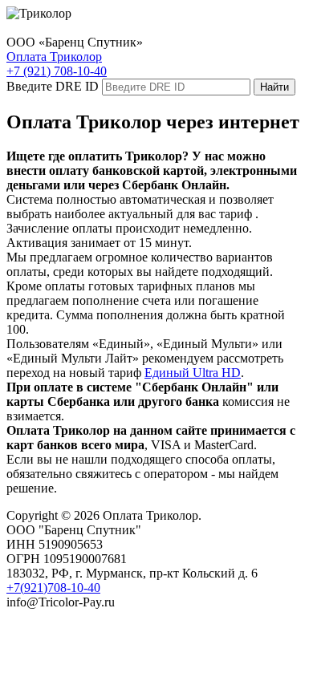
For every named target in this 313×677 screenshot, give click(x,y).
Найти (274, 87)
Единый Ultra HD (192, 372)
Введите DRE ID (52, 86)
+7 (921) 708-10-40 (56, 71)
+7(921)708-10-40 (53, 587)
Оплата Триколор (54, 56)
